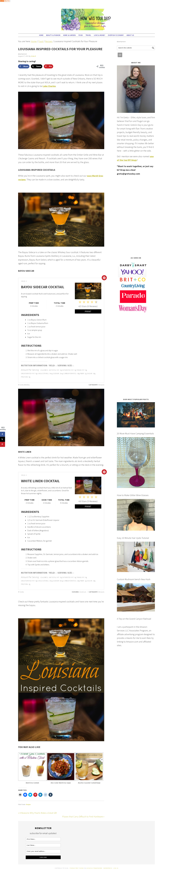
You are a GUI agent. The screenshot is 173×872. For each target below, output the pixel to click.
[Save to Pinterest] (2, 444)
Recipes (28, 804)
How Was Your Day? (86, 18)
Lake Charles (49, 86)
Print (88, 311)
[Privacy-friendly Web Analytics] (5, 3)
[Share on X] (2, 439)
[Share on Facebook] (2, 434)
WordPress (107, 868)
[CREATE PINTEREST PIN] (104, 277)
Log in (115, 868)
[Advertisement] (136, 216)
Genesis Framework (94, 868)
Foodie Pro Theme (77, 868)
